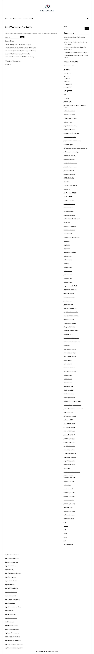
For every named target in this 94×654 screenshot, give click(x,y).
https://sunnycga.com (10, 577)
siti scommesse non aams (70, 371)
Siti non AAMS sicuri (69, 423)
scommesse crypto (68, 144)
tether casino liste (68, 412)
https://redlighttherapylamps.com (13, 573)
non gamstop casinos (69, 518)
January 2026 (67, 87)
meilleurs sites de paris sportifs (71, 338)
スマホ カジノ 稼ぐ (69, 200)
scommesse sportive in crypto (71, 133)
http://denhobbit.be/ (10, 584)
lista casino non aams (69, 367)
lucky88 (66, 526)
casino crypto (67, 345)
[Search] (87, 18)
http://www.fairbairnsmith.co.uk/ (13, 640)
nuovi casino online (69, 394)
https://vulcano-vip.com (11, 580)
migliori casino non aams (70, 118)
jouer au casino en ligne (70, 349)
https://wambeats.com (10, 566)
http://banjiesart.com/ (10, 614)
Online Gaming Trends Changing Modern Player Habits (20, 47)
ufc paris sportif (68, 233)
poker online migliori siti (70, 308)
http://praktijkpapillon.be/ (11, 588)
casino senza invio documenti (71, 330)
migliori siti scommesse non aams (72, 140)
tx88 (65, 529)
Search (65, 26)
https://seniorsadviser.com (11, 562)
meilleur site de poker (69, 230)
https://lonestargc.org (10, 595)
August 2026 (67, 73)
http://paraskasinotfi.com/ (11, 625)
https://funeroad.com (10, 603)
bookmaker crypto (68, 507)
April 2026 (67, 79)
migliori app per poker (69, 397)
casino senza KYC (68, 420)
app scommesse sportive (70, 137)
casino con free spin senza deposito (72, 401)
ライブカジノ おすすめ (70, 193)
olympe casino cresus (69, 327)
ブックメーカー (68, 196)
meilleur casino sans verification (72, 341)
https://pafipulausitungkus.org (12, 599)
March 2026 (67, 81)
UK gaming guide (68, 544)
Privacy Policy (28, 18)
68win (65, 537)
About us (8, 18)
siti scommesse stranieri (70, 416)
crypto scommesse (68, 300)
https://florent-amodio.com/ (12, 629)
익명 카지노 (67, 181)
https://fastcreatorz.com (11, 618)
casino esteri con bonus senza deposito (73, 408)
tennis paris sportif (68, 475)
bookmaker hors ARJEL (70, 477)
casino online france (69, 319)
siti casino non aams (69, 170)
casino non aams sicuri (69, 111)
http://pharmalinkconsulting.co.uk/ (13, 647)
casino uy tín (67, 189)
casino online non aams (69, 155)
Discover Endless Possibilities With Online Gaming (19, 56)
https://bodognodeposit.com (12, 558)
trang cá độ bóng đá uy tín (70, 185)
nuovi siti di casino (68, 207)
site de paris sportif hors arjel (71, 315)
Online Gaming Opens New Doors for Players (18, 44)
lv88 (65, 541)
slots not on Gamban (69, 211)
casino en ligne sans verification (72, 237)
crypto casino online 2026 (70, 286)
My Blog (7, 64)
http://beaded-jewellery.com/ (12, 554)
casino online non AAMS (70, 226)
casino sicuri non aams (69, 204)
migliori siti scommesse (70, 453)
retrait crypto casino (69, 500)
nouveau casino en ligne (70, 252)
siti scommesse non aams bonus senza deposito (75, 148)
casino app (66, 263)
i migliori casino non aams (70, 163)
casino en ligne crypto (69, 438)
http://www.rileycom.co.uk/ (12, 633)
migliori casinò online (69, 442)
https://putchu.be (9, 610)
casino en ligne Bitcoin (69, 511)
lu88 (65, 522)
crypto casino (67, 241)
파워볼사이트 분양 (69, 178)
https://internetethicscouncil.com (13, 607)
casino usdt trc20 (68, 334)
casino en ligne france (69, 449)
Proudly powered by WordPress (43, 651)
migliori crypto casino (69, 461)
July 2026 (66, 76)
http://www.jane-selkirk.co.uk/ (12, 636)
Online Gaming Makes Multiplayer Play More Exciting (20, 50)
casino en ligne (67, 101)
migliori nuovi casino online (71, 312)
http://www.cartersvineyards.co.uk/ (14, 644)
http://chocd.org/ (9, 621)
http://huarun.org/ (9, 569)
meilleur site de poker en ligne (71, 152)
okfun (65, 533)
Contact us (17, 18)
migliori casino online (69, 129)
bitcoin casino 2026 (69, 390)
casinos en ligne (68, 360)
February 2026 (68, 84)
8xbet (65, 94)
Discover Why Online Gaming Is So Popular (17, 53)
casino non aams (68, 122)
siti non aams (67, 222)
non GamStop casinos (69, 215)
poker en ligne (67, 485)
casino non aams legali (69, 159)
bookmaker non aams (69, 293)
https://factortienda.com (11, 592)
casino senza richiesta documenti (72, 219)
